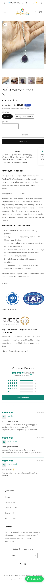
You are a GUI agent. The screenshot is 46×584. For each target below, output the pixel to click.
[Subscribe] (34, 555)
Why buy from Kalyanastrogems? (15, 351)
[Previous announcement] (4, 3)
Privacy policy (37, 575)
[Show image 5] (40, 80)
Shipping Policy (10, 518)
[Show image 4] (31, 80)
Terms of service (11, 579)
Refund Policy (10, 513)
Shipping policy (23, 579)
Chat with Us (36, 579)
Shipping (13, 108)
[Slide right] (28, 73)
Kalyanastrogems (14, 575)
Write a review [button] (23, 397)
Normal (7, 116)
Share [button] (6, 283)
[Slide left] (17, 73)
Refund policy (26, 575)
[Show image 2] (14, 80)
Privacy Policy (10, 502)
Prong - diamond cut (24, 116)
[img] (7, 412)
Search (7, 497)
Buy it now (23, 141)
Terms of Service (11, 507)
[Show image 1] (6, 80)
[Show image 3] (23, 80)
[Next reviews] (42, 156)
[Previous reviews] (3, 156)
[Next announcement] (41, 3)
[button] (4, 11)
